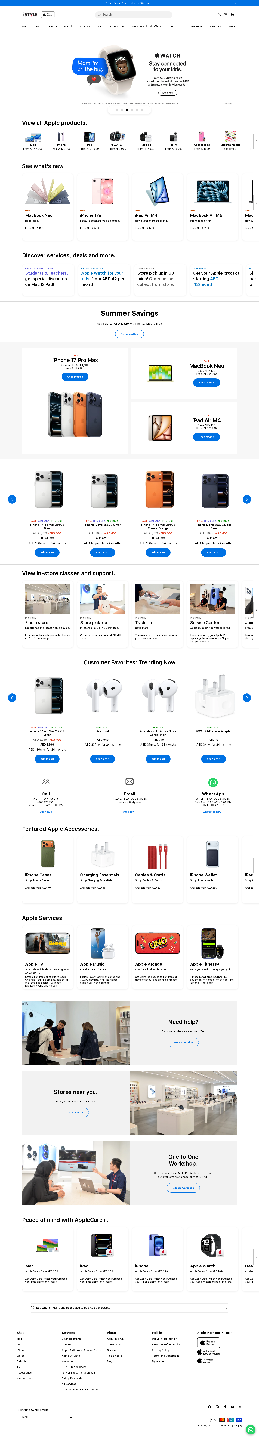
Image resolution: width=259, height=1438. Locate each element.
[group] (129, 74)
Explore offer (129, 334)
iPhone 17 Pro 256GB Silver (103, 524)
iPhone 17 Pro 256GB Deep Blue (214, 526)
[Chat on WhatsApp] (250, 1429)
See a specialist (183, 1042)
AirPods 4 (102, 731)
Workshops (69, 1361)
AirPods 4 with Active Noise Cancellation (158, 733)
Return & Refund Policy (166, 1344)
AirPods (21, 1361)
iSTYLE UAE (214, 1425)
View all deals (25, 1378)
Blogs (110, 1361)
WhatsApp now (212, 811)
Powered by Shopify (231, 1425)
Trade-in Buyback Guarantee (80, 1389)
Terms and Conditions (165, 1355)
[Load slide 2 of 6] (122, 109)
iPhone (21, 1350)
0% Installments (72, 1338)
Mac (19, 1338)
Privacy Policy (160, 1350)
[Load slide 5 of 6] (136, 109)
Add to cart (47, 552)
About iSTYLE (115, 1338)
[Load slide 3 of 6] (127, 109)
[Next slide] (256, 141)
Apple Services (71, 1355)
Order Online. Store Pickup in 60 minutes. (129, 3)
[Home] (30, 14)
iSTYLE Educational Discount (80, 1372)
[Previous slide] (12, 499)
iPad (19, 1344)
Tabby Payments (72, 1378)
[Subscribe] (71, 1417)
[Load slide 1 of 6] (117, 109)
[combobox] (133, 14)
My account (159, 1361)
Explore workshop (183, 1187)
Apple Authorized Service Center (82, 1350)
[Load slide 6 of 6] (141, 109)
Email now (128, 811)
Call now (45, 811)
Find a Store (114, 1355)
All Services (69, 1384)
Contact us (114, 1344)
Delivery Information (164, 1338)
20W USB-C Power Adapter (213, 731)
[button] (129, 1308)
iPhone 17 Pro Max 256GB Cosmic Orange (158, 526)
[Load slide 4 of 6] (132, 109)
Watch (21, 1355)
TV (18, 1367)
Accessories (24, 1372)
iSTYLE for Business (74, 1367)
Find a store (76, 1112)
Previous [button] (24, 3)
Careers (112, 1350)
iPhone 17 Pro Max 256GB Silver (47, 526)
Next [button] (235, 3)
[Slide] (129, 74)
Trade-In (67, 1344)
